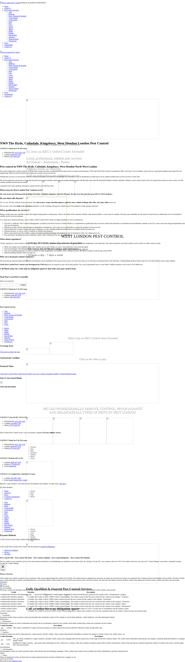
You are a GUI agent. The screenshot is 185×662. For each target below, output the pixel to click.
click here (62, 484)
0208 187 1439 (16, 462)
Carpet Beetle (13, 18)
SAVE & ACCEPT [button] (6, 659)
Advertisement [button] (5, 647)
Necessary (6, 586)
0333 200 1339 (20, 153)
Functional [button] (3, 613)
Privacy (6, 552)
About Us (7, 8)
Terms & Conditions (11, 550)
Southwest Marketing (47, 547)
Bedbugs (12, 14)
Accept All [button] (3, 563)
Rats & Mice (13, 35)
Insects (11, 27)
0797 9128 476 (15, 425)
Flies (10, 24)
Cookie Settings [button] (13, 563)
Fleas (10, 22)
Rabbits (11, 33)
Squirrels (12, 37)
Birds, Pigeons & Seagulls (17, 16)
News (6, 43)
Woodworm (13, 41)
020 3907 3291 (16, 478)
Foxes (11, 26)
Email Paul (12, 466)
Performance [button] (4, 619)
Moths (11, 31)
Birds (6, 506)
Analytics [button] (3, 630)
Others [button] (2, 653)
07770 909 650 (15, 464)
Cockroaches (13, 20)
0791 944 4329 (15, 156)
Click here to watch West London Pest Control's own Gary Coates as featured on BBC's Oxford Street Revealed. (38, 374)
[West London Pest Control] (10, 3)
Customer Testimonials (12, 497)
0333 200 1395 (20, 421)
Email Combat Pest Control (18, 480)
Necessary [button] (3, 584)
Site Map (7, 554)
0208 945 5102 (16, 154)
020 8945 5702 (16, 423)
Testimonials (8, 45)
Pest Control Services (11, 10)
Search (23, 285)
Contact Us (8, 47)
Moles (11, 29)
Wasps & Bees (13, 39)
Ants (10, 12)
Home (6, 6)
